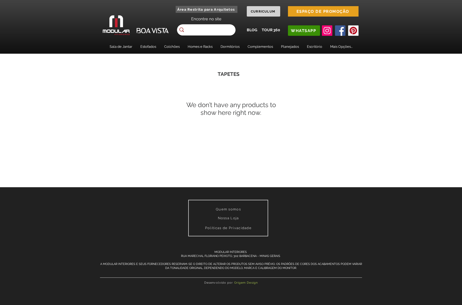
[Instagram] (327, 30)
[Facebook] (340, 30)
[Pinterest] (353, 30)
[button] (121, 46)
